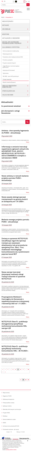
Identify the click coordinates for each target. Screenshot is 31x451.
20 (25, 379)
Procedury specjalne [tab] (8, 60)
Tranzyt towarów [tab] (7, 79)
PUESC (2, 17)
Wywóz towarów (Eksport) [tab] (9, 82)
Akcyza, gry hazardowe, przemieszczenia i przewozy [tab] (11, 42)
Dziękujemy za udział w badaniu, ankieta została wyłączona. (15, 140)
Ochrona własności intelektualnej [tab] (11, 51)
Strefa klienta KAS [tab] (8, 91)
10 (23, 379)
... (10, 369)
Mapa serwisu (6, 392)
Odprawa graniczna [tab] (7, 54)
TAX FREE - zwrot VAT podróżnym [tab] (11, 76)
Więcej (27, 142)
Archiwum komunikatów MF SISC (11, 426)
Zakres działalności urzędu (9, 419)
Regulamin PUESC (7, 396)
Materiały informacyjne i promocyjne (12, 409)
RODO (4, 422)
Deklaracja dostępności (8, 399)
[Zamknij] (28, 440)
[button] (15, 107)
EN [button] (4, 1)
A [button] (13, 1)
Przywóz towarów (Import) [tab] (9, 63)
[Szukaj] (28, 4)
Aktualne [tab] (5, 25)
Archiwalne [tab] (6, 29)
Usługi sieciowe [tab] (7, 95)
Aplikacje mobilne (7, 406)
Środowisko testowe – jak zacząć (11, 429)
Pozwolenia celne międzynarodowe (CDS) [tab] (13, 57)
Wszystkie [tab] (5, 34)
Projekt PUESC (6, 412)
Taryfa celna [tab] (5, 73)
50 (28, 379)
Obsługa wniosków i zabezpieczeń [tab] (9, 86)
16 (28, 369)
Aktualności (9, 17)
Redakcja (5, 416)
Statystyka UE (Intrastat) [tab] (9, 70)
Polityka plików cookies (8, 402)
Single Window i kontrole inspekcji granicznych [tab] (11, 66)
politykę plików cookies (11, 449)
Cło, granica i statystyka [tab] (10, 47)
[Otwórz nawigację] (28, 8)
